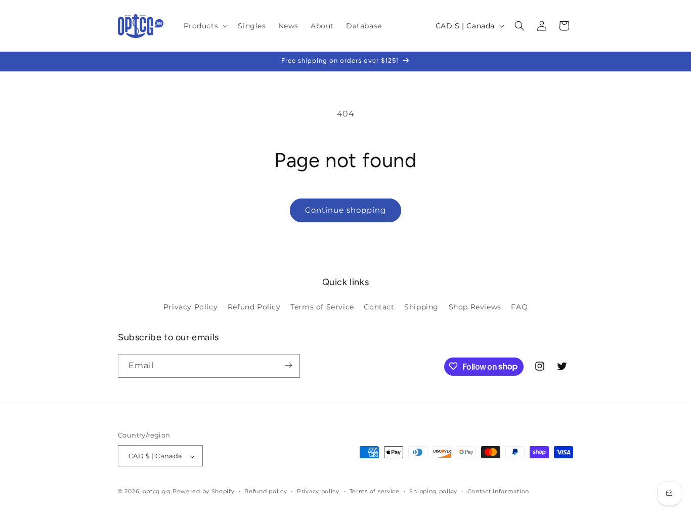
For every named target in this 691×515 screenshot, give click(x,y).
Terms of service (375, 491)
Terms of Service (322, 307)
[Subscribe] (288, 365)
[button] (205, 25)
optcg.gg (157, 491)
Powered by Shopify (203, 491)
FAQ (519, 307)
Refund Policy (254, 307)
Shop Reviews (475, 307)
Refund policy (265, 491)
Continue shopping (345, 210)
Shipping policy (433, 491)
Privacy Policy (190, 307)
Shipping (421, 307)
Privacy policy (318, 491)
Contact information (498, 491)
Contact (379, 307)
